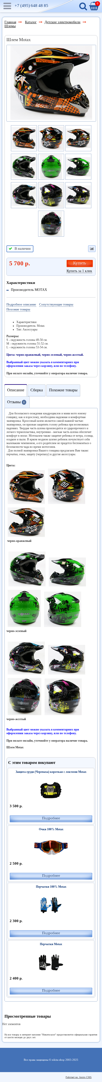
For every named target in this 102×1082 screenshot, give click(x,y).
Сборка (36, 390)
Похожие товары (18, 309)
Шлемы (10, 26)
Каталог (31, 22)
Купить (79, 263)
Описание (15, 390)
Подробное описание (21, 304)
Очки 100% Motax (51, 829)
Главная (10, 22)
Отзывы (16, 402)
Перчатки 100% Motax (51, 886)
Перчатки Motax (51, 944)
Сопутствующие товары (56, 304)
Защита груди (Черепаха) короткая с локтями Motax (51, 771)
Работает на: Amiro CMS (79, 1077)
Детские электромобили (62, 22)
